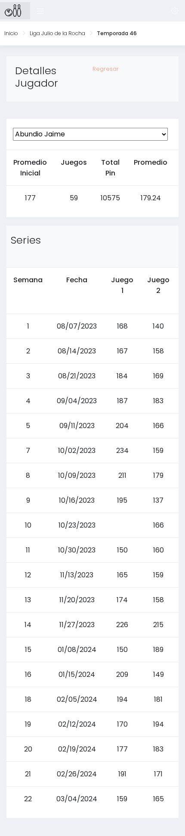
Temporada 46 (117, 33)
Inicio (11, 33)
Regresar (105, 69)
